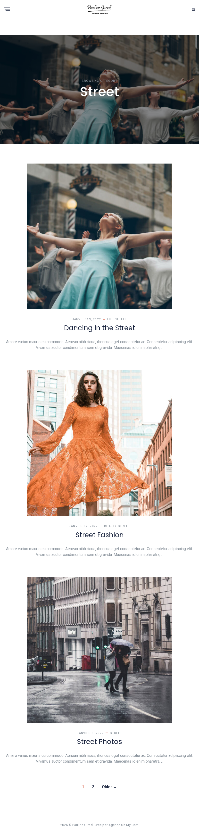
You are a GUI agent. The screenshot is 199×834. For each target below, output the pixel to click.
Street (121, 319)
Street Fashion (99, 535)
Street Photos (99, 741)
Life (110, 319)
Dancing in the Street (99, 328)
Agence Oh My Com (123, 825)
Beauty (110, 526)
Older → (109, 786)
